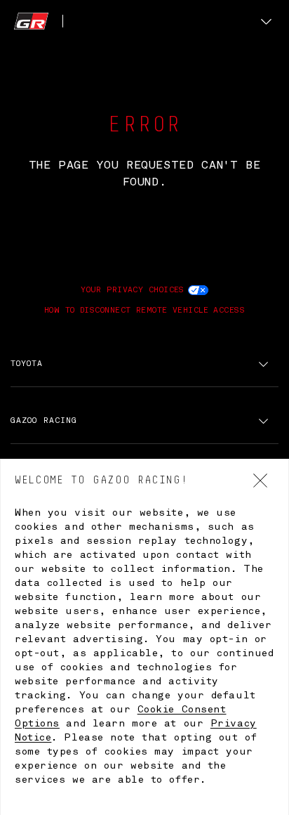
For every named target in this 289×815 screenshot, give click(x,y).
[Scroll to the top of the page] (38, 21)
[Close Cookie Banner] (260, 481)
